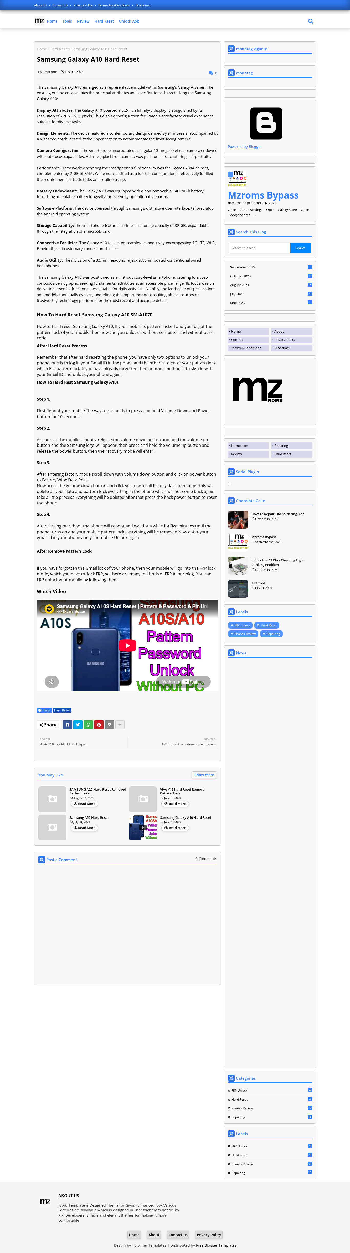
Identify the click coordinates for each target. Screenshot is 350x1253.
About (279, 331)
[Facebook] (67, 724)
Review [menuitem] (236, 454)
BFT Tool (258, 583)
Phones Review (245, 633)
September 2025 (270, 267)
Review (83, 21)
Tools (67, 21)
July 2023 (270, 294)
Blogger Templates (150, 1245)
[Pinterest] (99, 724)
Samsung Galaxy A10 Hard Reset (185, 818)
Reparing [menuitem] (281, 445)
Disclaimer (282, 348)
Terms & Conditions (246, 348)
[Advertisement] (270, 863)
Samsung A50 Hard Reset (89, 818)
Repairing (273, 633)
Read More (86, 803)
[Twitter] (78, 724)
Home (52, 21)
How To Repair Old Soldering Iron (277, 514)
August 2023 (270, 285)
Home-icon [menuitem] (239, 445)
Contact (237, 339)
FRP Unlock (242, 625)
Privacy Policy (84, 5)
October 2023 (270, 276)
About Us (41, 5)
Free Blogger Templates (216, 1245)
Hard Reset (104, 21)
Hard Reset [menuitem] (282, 454)
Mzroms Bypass (263, 195)
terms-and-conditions (114, 5)
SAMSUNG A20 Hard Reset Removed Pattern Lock (97, 791)
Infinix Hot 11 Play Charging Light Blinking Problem (277, 562)
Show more (204, 774)
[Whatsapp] (88, 724)
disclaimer (143, 5)
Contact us (61, 5)
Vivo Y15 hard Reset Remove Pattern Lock (182, 791)
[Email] (109, 724)
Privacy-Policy (284, 339)
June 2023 (270, 302)
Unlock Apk (129, 21)
